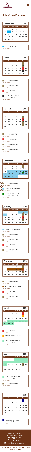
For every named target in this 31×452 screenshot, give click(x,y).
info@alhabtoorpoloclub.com (15, 443)
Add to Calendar (6, 48)
